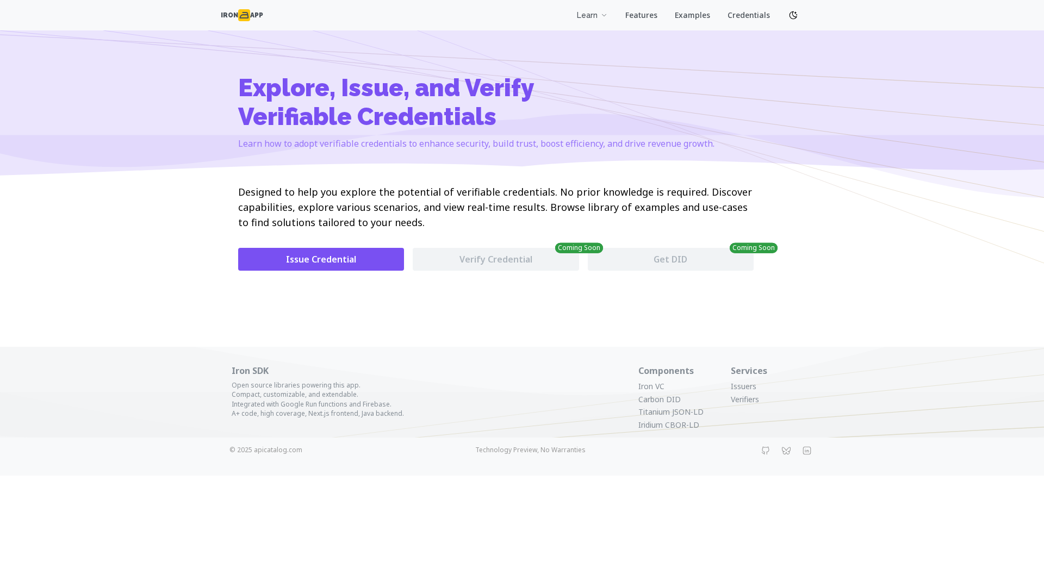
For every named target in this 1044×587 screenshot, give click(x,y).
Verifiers (745, 399)
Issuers (743, 386)
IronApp (242, 15)
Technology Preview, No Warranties (530, 449)
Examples (692, 15)
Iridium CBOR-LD (668, 425)
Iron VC (651, 386)
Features (641, 15)
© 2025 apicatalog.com (265, 449)
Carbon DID (659, 399)
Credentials (749, 15)
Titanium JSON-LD (671, 412)
